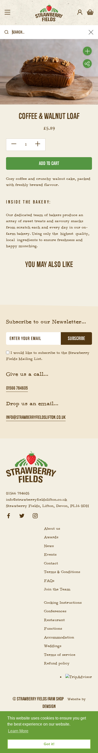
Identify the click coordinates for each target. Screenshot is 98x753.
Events (50, 554)
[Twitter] (21, 515)
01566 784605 (17, 388)
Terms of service (59, 655)
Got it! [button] (49, 744)
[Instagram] (35, 515)
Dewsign (49, 706)
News (49, 546)
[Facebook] (8, 515)
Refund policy (57, 663)
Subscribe (76, 338)
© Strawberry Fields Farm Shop (38, 698)
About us (52, 528)
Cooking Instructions (63, 602)
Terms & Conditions (62, 572)
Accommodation (59, 637)
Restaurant (54, 620)
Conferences (55, 611)
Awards (51, 537)
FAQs (49, 580)
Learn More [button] (18, 731)
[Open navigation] (7, 12)
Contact (51, 563)
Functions (53, 628)
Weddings (52, 646)
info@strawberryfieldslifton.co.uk (36, 417)
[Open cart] (90, 13)
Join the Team (57, 589)
